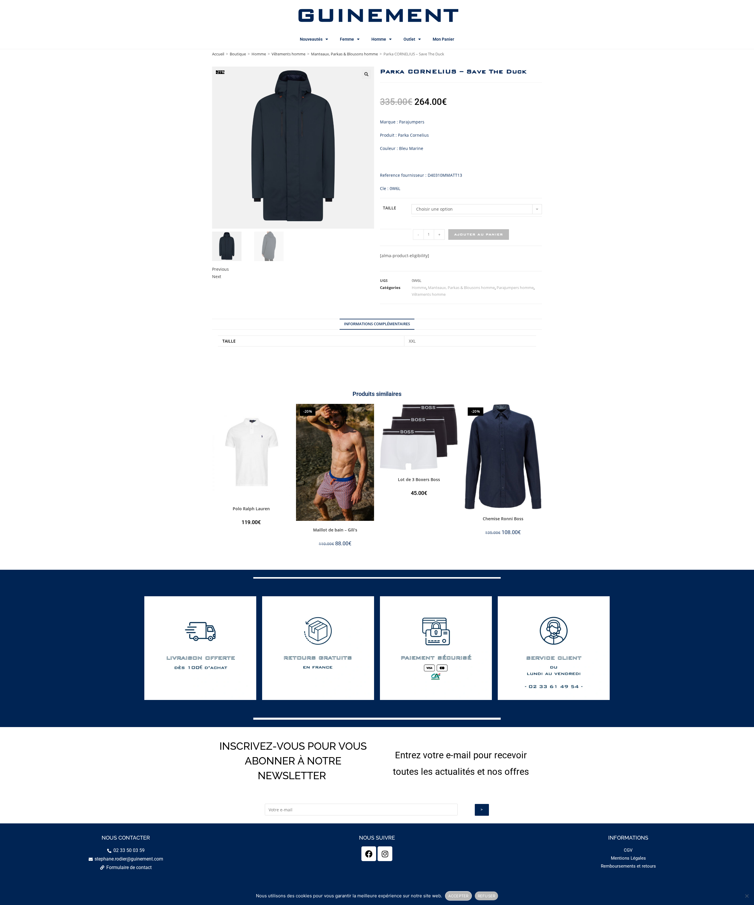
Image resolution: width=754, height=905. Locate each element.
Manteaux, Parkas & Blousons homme (344, 54)
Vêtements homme (288, 54)
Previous (220, 269)
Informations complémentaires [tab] (377, 323)
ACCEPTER (458, 896)
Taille (389, 208)
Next (216, 276)
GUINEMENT (377, 14)
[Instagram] (385, 853)
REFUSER (486, 896)
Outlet (409, 39)
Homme (378, 39)
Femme (347, 39)
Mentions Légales (628, 858)
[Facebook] (368, 853)
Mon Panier (443, 39)
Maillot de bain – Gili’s (335, 530)
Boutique (238, 54)
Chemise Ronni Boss (503, 518)
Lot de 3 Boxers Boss (419, 479)
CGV (628, 850)
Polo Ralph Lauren (251, 508)
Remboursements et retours (628, 866)
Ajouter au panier (478, 234)
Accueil (218, 54)
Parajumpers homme (515, 287)
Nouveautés (311, 39)
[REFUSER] (747, 896)
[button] (366, 74)
